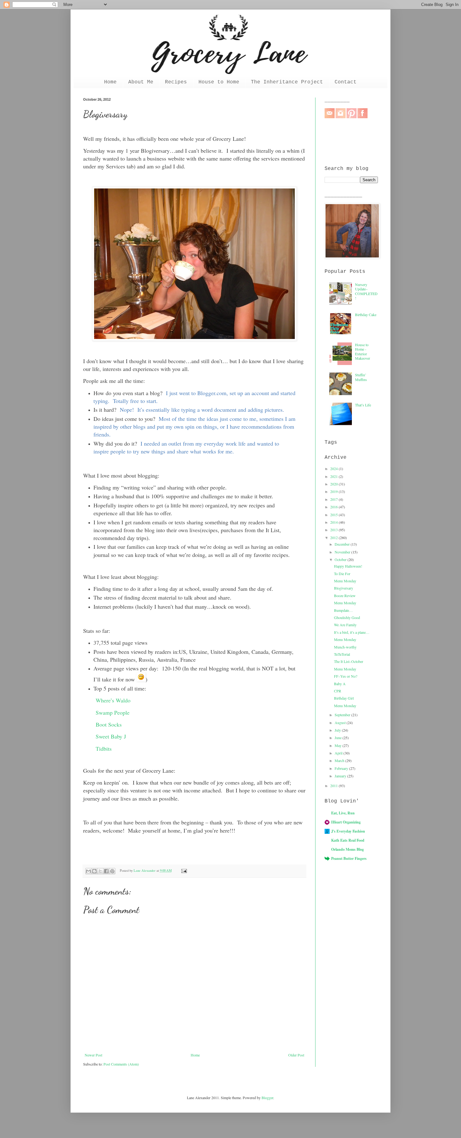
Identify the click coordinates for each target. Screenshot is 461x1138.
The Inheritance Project (287, 82)
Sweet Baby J (111, 736)
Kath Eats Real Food (347, 840)
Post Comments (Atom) (121, 1064)
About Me (140, 82)
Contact (346, 82)
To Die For (342, 573)
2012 (334, 537)
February (342, 768)
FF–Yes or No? (345, 676)
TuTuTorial (342, 654)
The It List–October (348, 661)
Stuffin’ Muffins (361, 377)
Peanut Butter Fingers (349, 858)
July (338, 730)
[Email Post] (183, 870)
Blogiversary (343, 587)
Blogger (267, 1097)
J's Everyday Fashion (348, 831)
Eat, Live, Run (343, 813)
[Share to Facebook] (106, 871)
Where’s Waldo (113, 700)
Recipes (176, 82)
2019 (334, 491)
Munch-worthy (345, 646)
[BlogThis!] (94, 871)
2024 (334, 468)
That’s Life (363, 404)
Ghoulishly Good (347, 617)
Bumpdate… (343, 610)
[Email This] (88, 871)
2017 (334, 499)
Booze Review (345, 595)
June (338, 737)
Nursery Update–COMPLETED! (366, 291)
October (341, 559)
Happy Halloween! (348, 566)
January (341, 775)
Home (110, 82)
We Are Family (345, 624)
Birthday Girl (344, 698)
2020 (334, 483)
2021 (334, 476)
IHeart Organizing (346, 822)
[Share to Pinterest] (112, 871)
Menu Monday (345, 580)
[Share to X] (100, 871)
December (343, 544)
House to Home (219, 82)
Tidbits (104, 748)
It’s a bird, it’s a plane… (351, 632)
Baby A (340, 683)
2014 (334, 522)
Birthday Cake (365, 314)
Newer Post (93, 1054)
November (343, 551)
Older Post (296, 1054)
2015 (334, 514)
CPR (337, 690)
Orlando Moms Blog (347, 849)
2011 (334, 785)
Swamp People (113, 712)
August (341, 722)
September (343, 714)
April (339, 752)
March (340, 760)
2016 (334, 506)
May (338, 745)
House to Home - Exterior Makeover (362, 351)
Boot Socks (109, 724)
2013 (334, 529)
